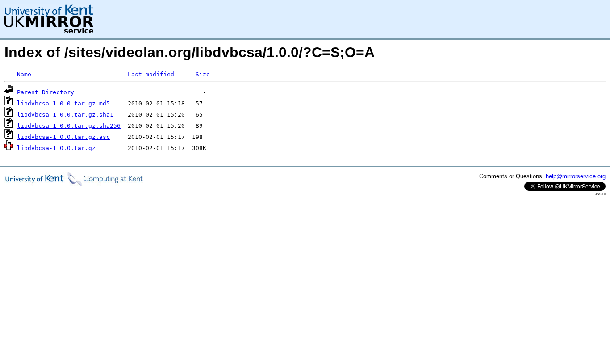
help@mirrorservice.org (576, 176)
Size (203, 74)
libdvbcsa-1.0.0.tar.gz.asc (63, 137)
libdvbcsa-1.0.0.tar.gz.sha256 (69, 125)
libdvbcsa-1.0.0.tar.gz (56, 148)
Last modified (151, 74)
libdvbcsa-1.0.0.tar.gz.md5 (63, 103)
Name (24, 74)
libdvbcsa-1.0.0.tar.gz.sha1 (65, 114)
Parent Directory (45, 92)
